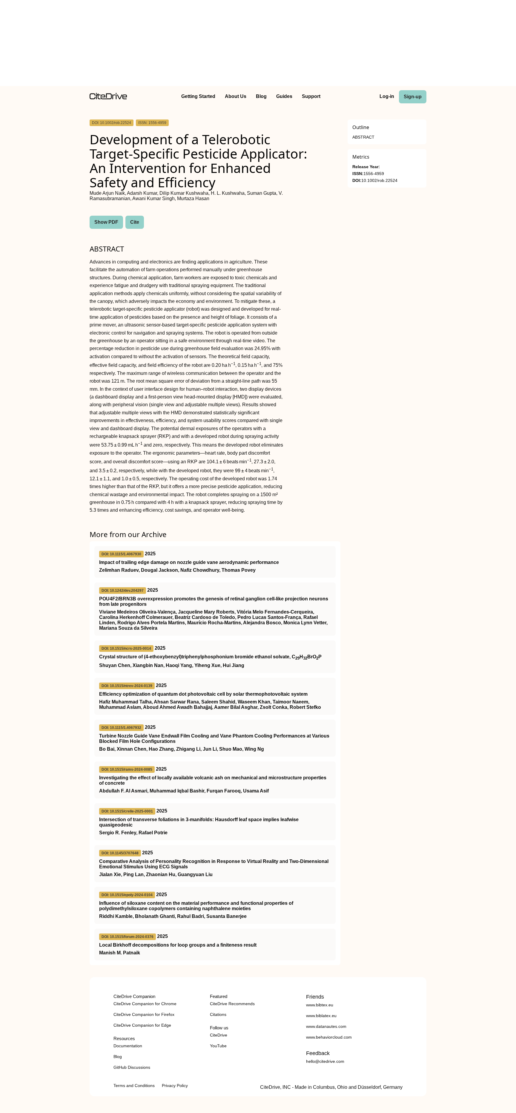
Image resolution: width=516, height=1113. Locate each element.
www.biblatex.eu (321, 1015)
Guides (284, 96)
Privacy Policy (175, 1085)
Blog (261, 96)
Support (311, 96)
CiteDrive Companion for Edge (142, 1025)
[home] (108, 97)
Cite (134, 222)
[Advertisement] (258, 44)
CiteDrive (218, 1035)
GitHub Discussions (131, 1067)
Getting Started (198, 96)
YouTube (218, 1045)
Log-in (387, 96)
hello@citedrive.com (325, 1061)
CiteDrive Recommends (232, 1003)
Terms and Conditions (134, 1085)
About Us (235, 96)
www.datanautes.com (326, 1026)
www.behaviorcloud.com (329, 1037)
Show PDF (106, 222)
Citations (218, 1014)
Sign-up (413, 96)
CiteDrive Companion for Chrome (144, 1003)
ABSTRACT (363, 137)
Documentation (127, 1045)
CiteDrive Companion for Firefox (143, 1014)
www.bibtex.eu (319, 1004)
